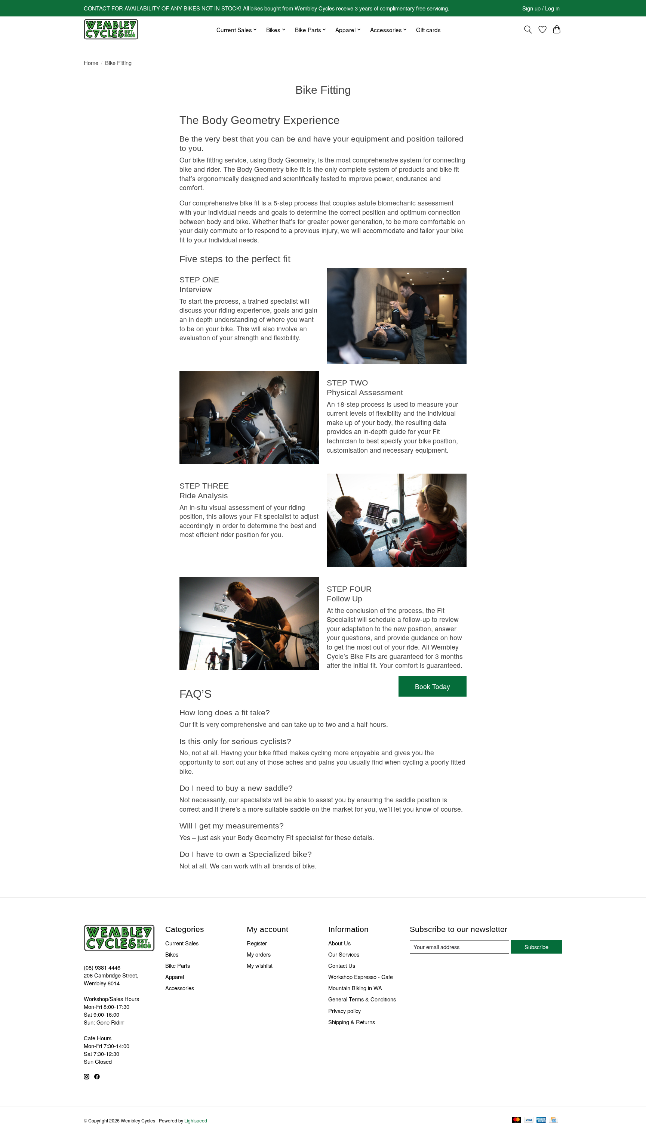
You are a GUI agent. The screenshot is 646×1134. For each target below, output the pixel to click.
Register (257, 943)
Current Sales (182, 943)
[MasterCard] (517, 1120)
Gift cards (428, 29)
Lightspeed (195, 1120)
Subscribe (536, 947)
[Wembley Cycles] (111, 29)
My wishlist (260, 965)
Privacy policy (344, 1010)
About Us (339, 943)
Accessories (179, 988)
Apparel (174, 976)
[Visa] (529, 1120)
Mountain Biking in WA (355, 988)
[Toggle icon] (528, 29)
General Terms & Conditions (362, 999)
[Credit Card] (553, 1120)
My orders (259, 954)
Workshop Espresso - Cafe (360, 976)
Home (91, 62)
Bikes (171, 954)
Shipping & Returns (351, 1022)
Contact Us (341, 965)
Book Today (432, 686)
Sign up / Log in (541, 8)
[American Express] (541, 1120)
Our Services (343, 954)
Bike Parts (177, 965)
